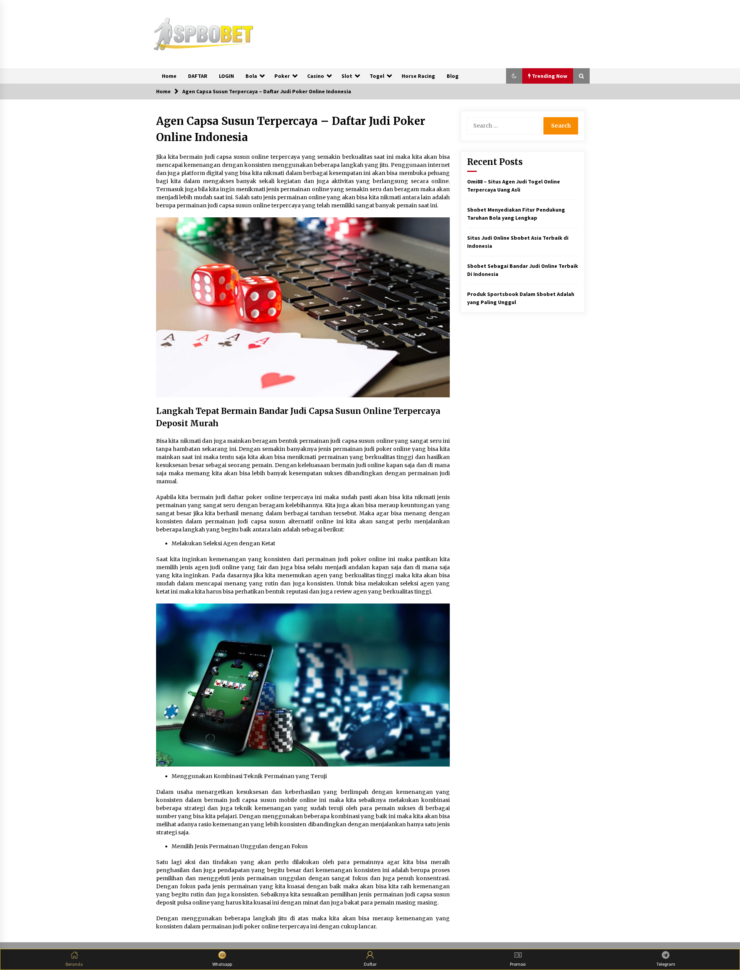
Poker (282, 75)
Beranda (74, 964)
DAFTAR (197, 75)
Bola (251, 75)
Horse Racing (418, 75)
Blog (453, 75)
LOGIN (226, 75)
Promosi (518, 964)
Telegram (665, 964)
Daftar (370, 964)
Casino (315, 75)
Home (169, 75)
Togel (377, 75)
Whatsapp (222, 964)
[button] (514, 76)
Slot (346, 75)
